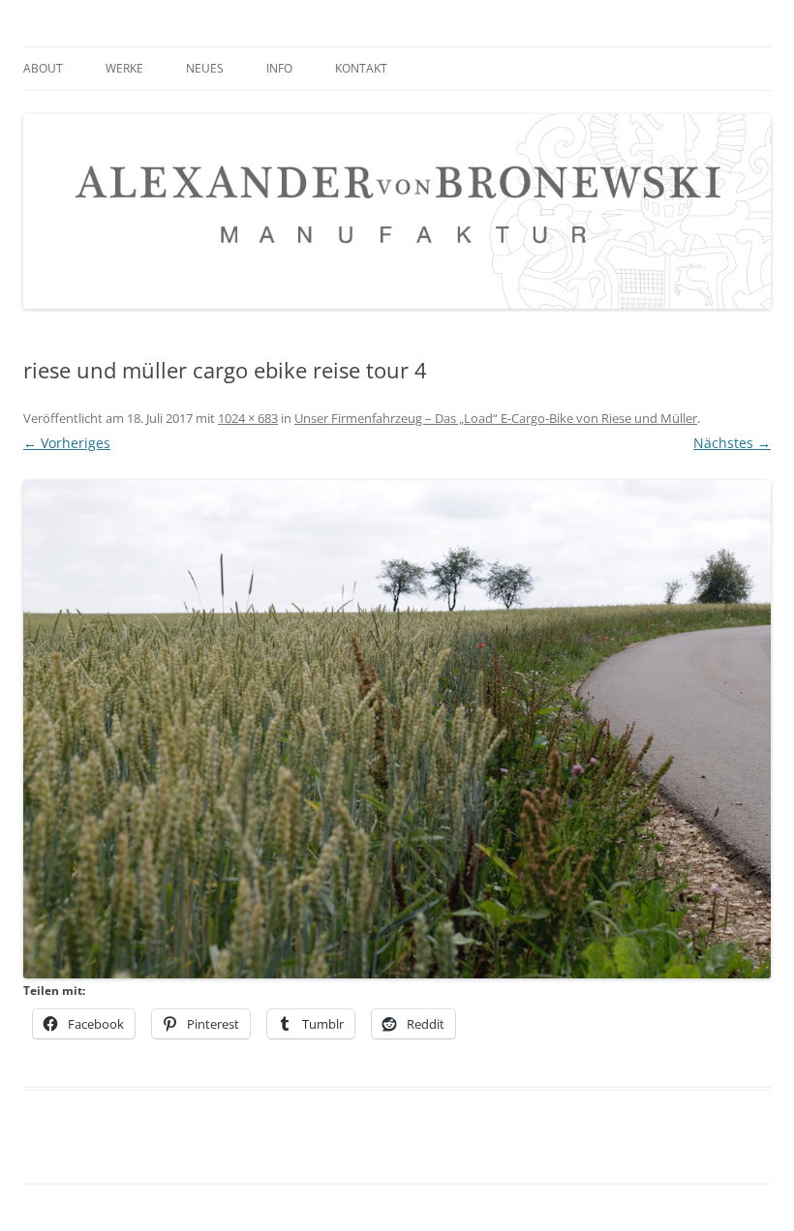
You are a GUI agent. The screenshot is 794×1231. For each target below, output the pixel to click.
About (43, 68)
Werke (124, 68)
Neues (205, 68)
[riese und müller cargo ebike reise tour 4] (397, 729)
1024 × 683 (248, 418)
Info (279, 68)
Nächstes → (732, 443)
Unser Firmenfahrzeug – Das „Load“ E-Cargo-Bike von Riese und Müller (495, 418)
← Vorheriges (66, 443)
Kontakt (361, 68)
